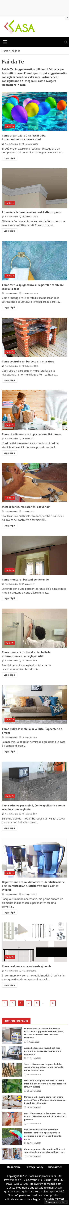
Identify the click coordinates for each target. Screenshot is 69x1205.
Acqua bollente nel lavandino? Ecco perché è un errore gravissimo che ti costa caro (42, 1050)
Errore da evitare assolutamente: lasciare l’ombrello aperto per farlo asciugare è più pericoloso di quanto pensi (42, 1134)
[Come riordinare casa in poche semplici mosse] (34, 410)
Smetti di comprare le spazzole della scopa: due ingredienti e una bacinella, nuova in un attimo (44, 1067)
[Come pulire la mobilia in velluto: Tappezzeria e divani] (34, 704)
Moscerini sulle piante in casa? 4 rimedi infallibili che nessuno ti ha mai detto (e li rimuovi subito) (45, 1083)
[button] (66, 42)
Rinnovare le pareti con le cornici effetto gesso (31, 212)
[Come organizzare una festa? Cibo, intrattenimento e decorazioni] (34, 111)
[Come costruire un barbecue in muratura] (34, 337)
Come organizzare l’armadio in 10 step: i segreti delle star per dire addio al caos (44, 1151)
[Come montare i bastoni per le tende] (34, 555)
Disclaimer (55, 1167)
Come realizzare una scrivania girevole (26, 966)
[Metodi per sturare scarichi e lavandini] (34, 482)
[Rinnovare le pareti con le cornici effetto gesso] (34, 188)
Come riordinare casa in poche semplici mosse (31, 434)
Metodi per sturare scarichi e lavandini (26, 507)
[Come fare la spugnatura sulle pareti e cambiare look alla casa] (34, 260)
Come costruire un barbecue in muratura (28, 361)
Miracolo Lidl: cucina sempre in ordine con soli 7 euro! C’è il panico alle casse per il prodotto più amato (45, 1099)
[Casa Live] (19, 26)
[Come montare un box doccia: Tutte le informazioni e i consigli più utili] (34, 628)
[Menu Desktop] (5, 42)
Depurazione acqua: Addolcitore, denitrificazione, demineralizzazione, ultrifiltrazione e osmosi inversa (33, 886)
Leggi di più (9, 158)
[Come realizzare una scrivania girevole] (34, 942)
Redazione (14, 1167)
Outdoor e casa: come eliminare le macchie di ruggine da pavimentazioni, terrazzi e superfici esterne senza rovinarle (44, 1033)
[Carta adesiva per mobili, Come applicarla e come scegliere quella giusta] (34, 781)
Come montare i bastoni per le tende (25, 579)
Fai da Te (9, 126)
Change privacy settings (56, 1202)
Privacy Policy (34, 1167)
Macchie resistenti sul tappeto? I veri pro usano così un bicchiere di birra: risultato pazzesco (45, 1116)
